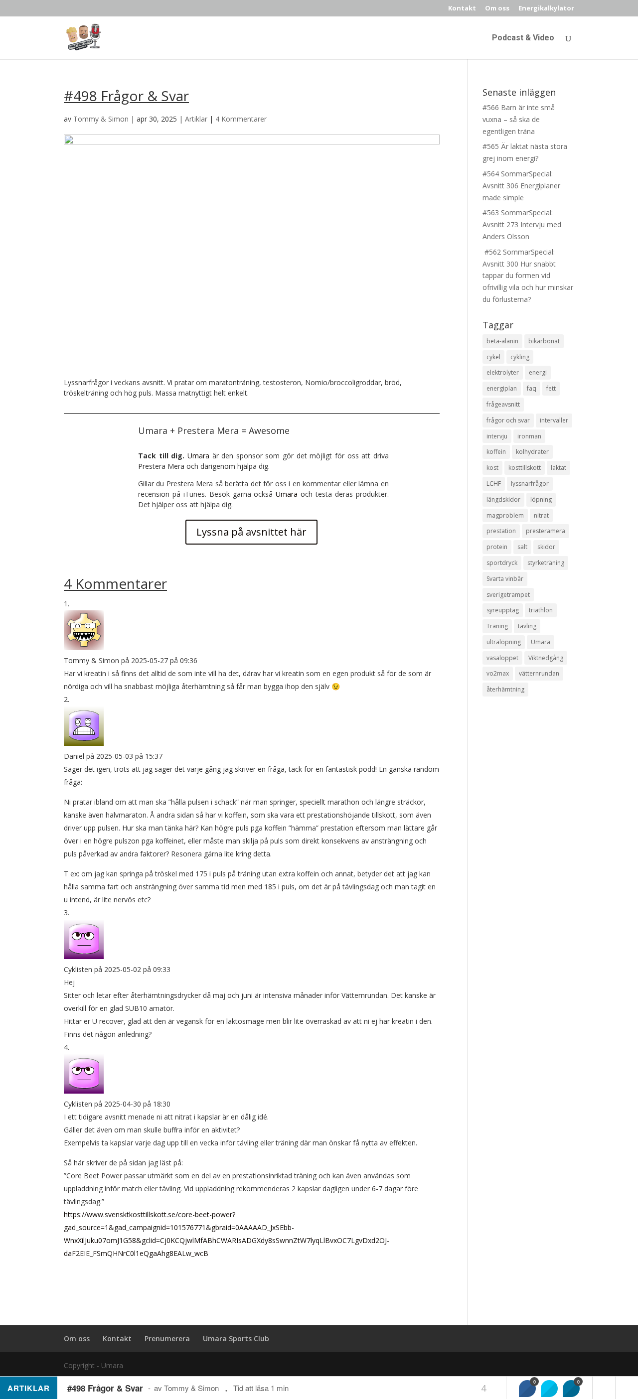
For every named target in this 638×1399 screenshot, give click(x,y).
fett (551, 388)
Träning (497, 626)
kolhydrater (532, 451)
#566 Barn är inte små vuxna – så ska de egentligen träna (518, 119)
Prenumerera (167, 1338)
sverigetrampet (508, 594)
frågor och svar (508, 420)
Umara (198, 455)
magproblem (505, 515)
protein (496, 547)
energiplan (501, 388)
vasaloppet (502, 658)
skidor (546, 547)
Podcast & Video (523, 38)
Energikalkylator (546, 8)
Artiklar (196, 119)
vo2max (497, 673)
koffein (496, 451)
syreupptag (502, 610)
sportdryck (501, 563)
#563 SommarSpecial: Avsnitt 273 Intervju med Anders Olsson (521, 224)
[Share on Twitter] (549, 1388)
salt (522, 547)
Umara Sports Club (236, 1338)
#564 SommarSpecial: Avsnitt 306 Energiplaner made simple (521, 185)
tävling (527, 626)
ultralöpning (503, 642)
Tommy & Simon (101, 119)
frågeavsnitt (503, 404)
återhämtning (505, 689)
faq (531, 388)
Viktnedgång (545, 658)
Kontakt (462, 8)
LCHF (493, 483)
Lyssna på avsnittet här (251, 532)
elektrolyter (502, 372)
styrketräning (545, 563)
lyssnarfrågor (530, 483)
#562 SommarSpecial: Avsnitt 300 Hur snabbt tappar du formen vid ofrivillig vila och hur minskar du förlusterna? (527, 275)
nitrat (541, 515)
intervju (496, 436)
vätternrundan (539, 673)
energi (538, 372)
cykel (493, 357)
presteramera (545, 531)
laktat (558, 467)
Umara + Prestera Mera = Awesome (214, 430)
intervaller (554, 420)
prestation (501, 531)
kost (492, 467)
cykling (519, 357)
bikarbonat (544, 341)
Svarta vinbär (504, 578)
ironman (529, 436)
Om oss (497, 8)
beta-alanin (502, 341)
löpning (541, 499)
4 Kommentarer (241, 119)
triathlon (541, 610)
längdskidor (503, 499)
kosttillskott (524, 467)
